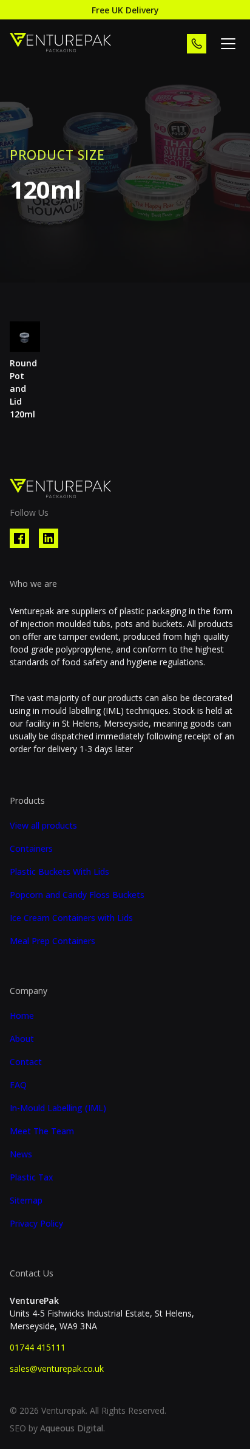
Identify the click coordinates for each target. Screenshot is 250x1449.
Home (22, 1016)
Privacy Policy (36, 1223)
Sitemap (26, 1200)
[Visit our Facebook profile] (19, 538)
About (22, 1039)
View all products (43, 825)
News (21, 1154)
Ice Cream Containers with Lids (71, 918)
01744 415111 (38, 1347)
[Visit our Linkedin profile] (48, 538)
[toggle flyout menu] (228, 44)
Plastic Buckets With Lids (59, 872)
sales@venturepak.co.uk (57, 1368)
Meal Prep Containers (52, 941)
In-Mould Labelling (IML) (58, 1108)
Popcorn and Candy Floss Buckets (77, 895)
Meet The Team (42, 1131)
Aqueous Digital (71, 1428)
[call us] (196, 43)
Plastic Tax (31, 1177)
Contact (26, 1062)
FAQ (18, 1085)
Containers (31, 848)
